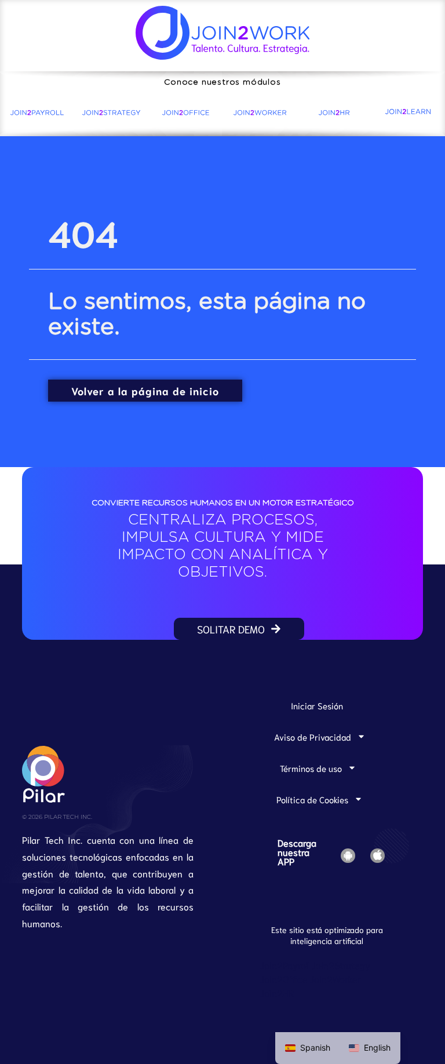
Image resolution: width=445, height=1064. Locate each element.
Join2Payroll (284, 965)
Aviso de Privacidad (312, 736)
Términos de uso (311, 768)
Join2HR (277, 992)
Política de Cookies (312, 799)
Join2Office (284, 978)
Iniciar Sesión (317, 705)
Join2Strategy (341, 965)
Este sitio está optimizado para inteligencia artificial (327, 935)
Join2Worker (335, 978)
